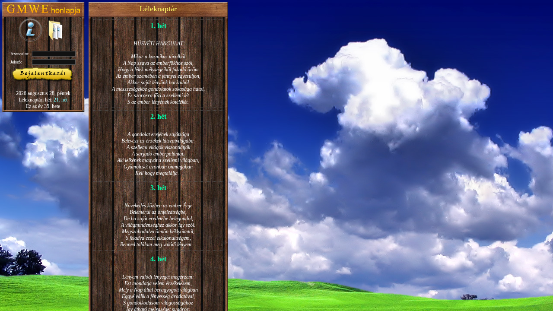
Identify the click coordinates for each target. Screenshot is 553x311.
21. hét (60, 100)
